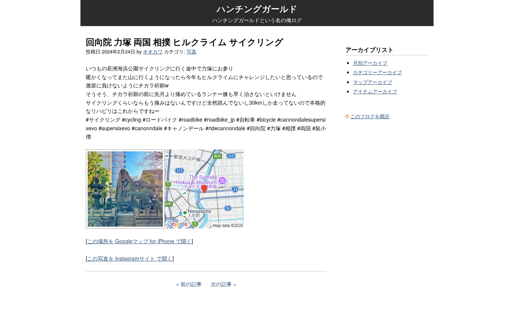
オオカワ (153, 51)
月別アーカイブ (370, 62)
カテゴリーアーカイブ (377, 72)
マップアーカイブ (372, 82)
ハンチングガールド (257, 9)
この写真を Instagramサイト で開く (129, 258)
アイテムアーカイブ (375, 91)
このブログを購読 (369, 116)
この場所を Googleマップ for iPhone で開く (139, 241)
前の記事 (191, 284)
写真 (191, 51)
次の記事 (221, 284)
